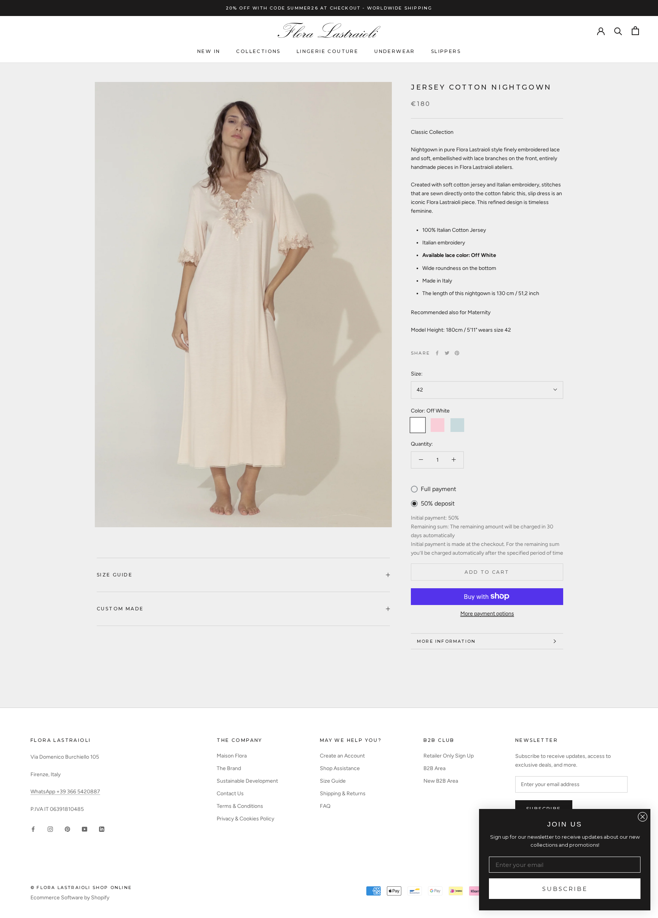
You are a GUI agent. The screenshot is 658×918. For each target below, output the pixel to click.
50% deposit (438, 503)
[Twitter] (447, 353)
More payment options (487, 613)
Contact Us (230, 793)
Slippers (446, 52)
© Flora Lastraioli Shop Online (81, 887)
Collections (258, 52)
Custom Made (120, 608)
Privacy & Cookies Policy (245, 818)
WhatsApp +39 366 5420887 (65, 791)
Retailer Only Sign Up (448, 756)
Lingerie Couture (327, 52)
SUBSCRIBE (565, 888)
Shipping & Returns (343, 793)
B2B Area (434, 768)
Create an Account (342, 756)
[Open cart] (635, 30)
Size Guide (115, 575)
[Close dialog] (642, 817)
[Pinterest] (457, 353)
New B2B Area (440, 781)
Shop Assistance (340, 768)
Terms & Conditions (240, 806)
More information (446, 641)
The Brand (229, 768)
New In (208, 52)
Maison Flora (232, 756)
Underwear (394, 52)
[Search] (618, 31)
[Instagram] (50, 828)
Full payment (438, 488)
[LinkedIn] (101, 828)
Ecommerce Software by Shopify (69, 897)
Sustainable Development (247, 781)
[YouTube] (84, 828)
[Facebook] (437, 353)
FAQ (325, 806)
